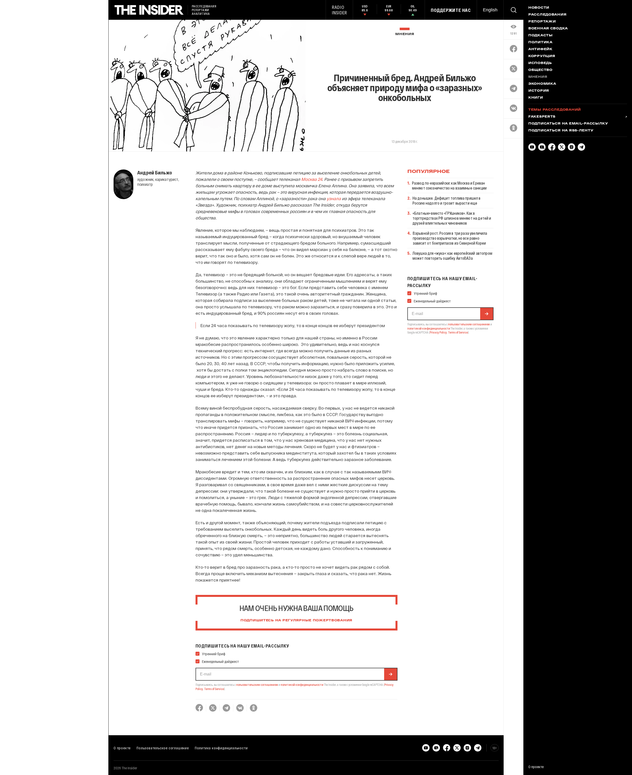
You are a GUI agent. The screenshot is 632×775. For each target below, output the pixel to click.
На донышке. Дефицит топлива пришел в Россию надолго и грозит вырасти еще (447, 200)
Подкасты (540, 35)
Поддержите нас (451, 10)
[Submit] (390, 674)
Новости (538, 7)
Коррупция (541, 56)
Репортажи (542, 21)
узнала (334, 198)
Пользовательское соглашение (163, 748)
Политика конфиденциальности (221, 748)
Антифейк (540, 49)
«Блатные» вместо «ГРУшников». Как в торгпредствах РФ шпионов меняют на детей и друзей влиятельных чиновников (452, 218)
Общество (540, 70)
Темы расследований (554, 109)
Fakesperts (541, 116)
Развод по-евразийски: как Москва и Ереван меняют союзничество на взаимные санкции (449, 185)
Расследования (547, 14)
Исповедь (540, 63)
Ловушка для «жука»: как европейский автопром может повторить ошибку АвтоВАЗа (452, 255)
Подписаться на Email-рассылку (568, 123)
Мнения (404, 34)
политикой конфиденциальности (302, 684)
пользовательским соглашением (257, 684)
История (538, 90)
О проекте (122, 748)
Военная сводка (548, 28)
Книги (535, 97)
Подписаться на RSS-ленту (560, 130)
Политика (540, 42)
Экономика (542, 84)
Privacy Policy (438, 332)
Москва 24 (311, 179)
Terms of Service (214, 689)
